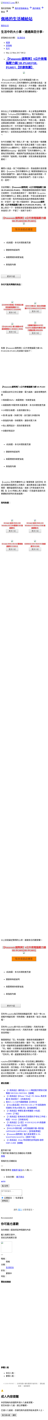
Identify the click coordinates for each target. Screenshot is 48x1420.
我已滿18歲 (6, 1415)
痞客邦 (15, 1170)
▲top (3, 1181)
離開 (14, 1415)
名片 (8, 48)
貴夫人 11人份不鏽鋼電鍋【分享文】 (22, 1102)
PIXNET (11, 1383)
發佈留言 (5, 1201)
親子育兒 (20, 1177)
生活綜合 (21, 38)
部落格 (9, 46)
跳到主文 (5, 26)
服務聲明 (27, 1386)
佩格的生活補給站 (16, 19)
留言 (20, 1170)
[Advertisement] (24, 1322)
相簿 (8, 43)
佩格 (3, 1156)
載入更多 (5, 1186)
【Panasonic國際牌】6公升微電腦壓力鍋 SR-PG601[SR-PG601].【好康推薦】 (26, 63)
